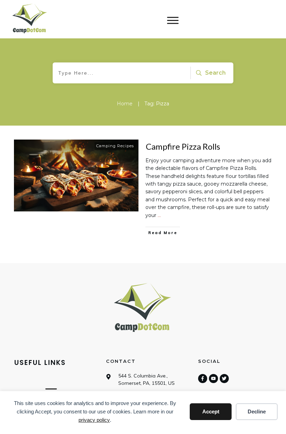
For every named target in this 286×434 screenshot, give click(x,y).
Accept (210, 411)
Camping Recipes (115, 145)
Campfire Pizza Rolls (183, 146)
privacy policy (94, 420)
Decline (257, 411)
